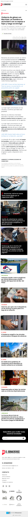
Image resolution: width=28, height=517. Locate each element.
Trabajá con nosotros (7, 482)
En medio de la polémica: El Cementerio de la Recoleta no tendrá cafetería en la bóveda (11, 363)
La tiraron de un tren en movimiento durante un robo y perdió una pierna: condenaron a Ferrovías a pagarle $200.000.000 (13, 417)
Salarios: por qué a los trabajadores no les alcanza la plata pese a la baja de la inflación (13, 308)
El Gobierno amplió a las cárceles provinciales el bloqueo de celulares (13, 335)
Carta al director (6, 476)
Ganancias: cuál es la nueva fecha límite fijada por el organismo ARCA (12, 195)
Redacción (4, 474)
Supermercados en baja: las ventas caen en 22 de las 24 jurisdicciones (13, 390)
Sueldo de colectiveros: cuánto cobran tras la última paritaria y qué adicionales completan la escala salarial (13, 221)
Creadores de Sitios (17, 515)
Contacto (4, 480)
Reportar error (6, 478)
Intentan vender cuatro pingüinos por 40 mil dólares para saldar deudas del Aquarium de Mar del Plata (13, 280)
